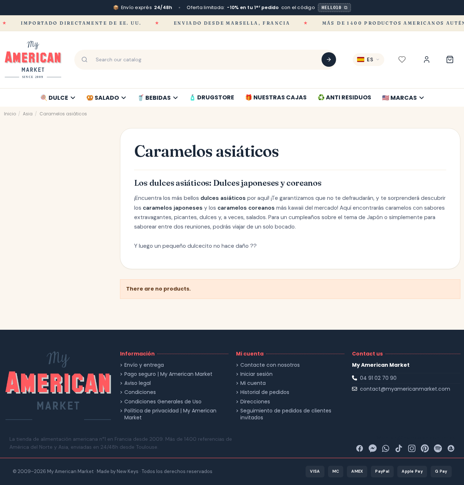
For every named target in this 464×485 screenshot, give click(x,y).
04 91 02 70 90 (378, 378)
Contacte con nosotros (270, 365)
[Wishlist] (402, 59)
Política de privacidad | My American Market (170, 414)
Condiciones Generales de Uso (163, 401)
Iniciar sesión (256, 374)
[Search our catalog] (329, 59)
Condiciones (140, 392)
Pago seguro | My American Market (168, 374)
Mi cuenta (253, 383)
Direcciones (255, 401)
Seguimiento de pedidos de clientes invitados (285, 414)
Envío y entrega (144, 365)
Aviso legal (137, 383)
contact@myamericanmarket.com (405, 388)
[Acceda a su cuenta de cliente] (427, 59)
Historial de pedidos (264, 392)
